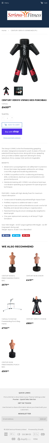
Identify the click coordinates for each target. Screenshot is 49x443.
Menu (7, 3)
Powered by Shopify (35, 429)
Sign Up (43, 419)
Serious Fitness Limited (17, 429)
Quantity (5, 114)
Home (4, 30)
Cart (45, 3)
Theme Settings (35, 397)
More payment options (11, 138)
